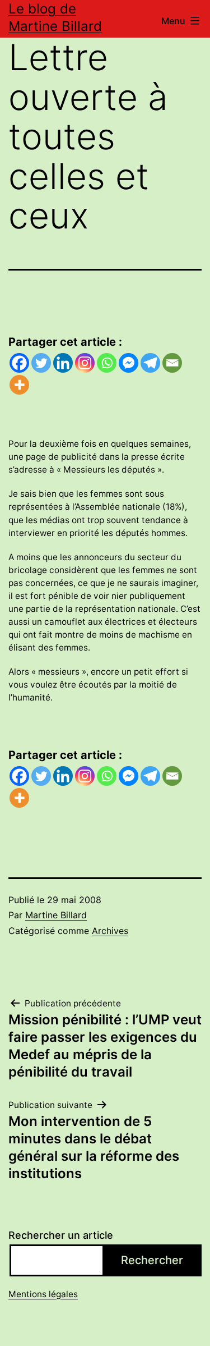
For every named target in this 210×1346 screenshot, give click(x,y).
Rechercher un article (60, 1235)
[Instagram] (85, 363)
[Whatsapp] (106, 363)
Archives (110, 930)
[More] (19, 385)
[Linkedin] (63, 363)
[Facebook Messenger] (128, 363)
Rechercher (152, 1260)
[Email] (172, 363)
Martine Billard (56, 915)
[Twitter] (41, 363)
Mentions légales (43, 1294)
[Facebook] (19, 363)
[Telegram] (150, 363)
